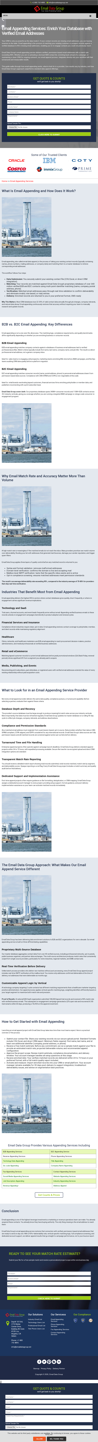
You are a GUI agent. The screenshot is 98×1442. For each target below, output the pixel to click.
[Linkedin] (59, 1362)
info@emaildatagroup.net (21, 1347)
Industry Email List (35, 1319)
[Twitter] (44, 1362)
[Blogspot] (54, 1362)
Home (4, 181)
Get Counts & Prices (49, 1195)
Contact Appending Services (64, 1172)
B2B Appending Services (12, 1152)
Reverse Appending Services (14, 1156)
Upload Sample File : (14, 123)
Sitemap (36, 1369)
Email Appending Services (21, 181)
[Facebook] (39, 1362)
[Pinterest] (49, 1362)
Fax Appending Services (12, 1172)
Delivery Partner (59, 1369)
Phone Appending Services (61, 1156)
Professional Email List (36, 1326)
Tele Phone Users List (36, 1329)
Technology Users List (36, 1322)
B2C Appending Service (60, 1152)
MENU (5, 15)
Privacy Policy (46, 1369)
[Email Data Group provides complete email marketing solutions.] (49, 9)
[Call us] (3, 20)
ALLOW (39, 1439)
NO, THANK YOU (56, 1439)
